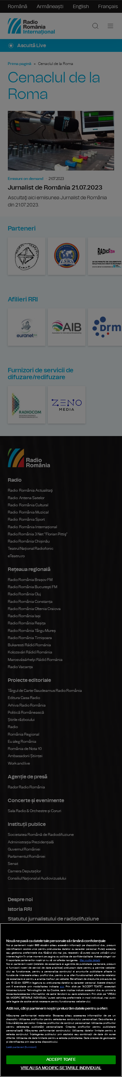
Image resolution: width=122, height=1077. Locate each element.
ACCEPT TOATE (61, 1060)
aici (62, 986)
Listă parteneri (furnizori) (21, 1047)
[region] (61, 1000)
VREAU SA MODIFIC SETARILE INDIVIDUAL (61, 1068)
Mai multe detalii (90, 960)
